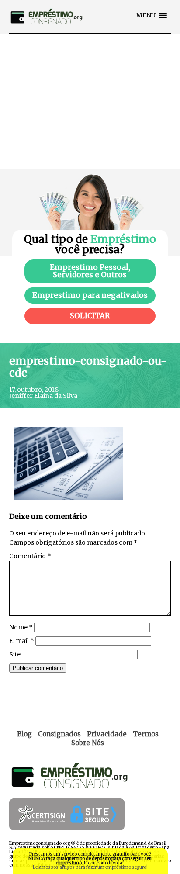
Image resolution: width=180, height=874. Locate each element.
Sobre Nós (87, 743)
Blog (24, 734)
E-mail (21, 641)
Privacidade (107, 734)
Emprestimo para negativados (90, 295)
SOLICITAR (90, 316)
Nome (21, 627)
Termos (146, 734)
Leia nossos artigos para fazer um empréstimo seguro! (90, 867)
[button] (146, 15)
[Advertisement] (90, 101)
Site (15, 654)
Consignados (59, 734)
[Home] (46, 31)
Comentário (30, 556)
